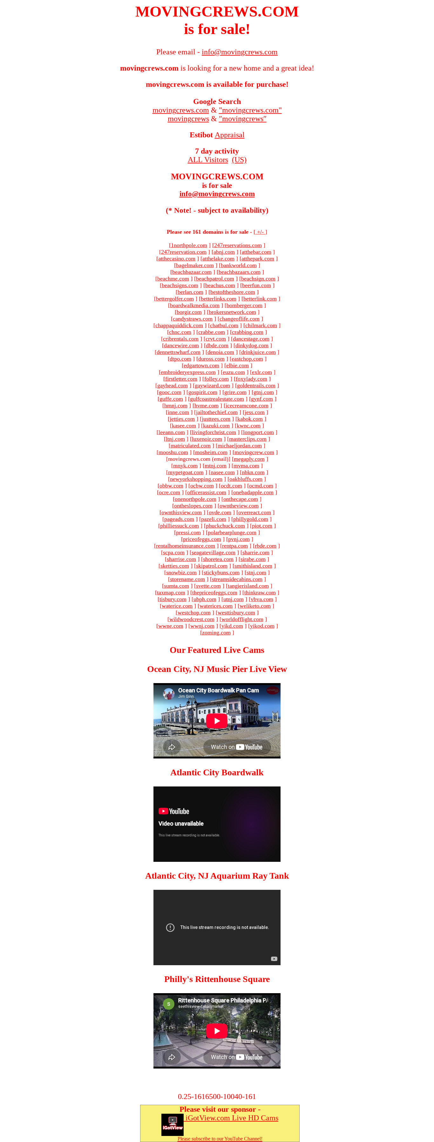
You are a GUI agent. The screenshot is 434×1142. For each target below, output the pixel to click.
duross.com (211, 359)
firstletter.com (181, 379)
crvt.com (216, 339)
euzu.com (234, 372)
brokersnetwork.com (232, 312)
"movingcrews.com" (250, 110)
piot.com (262, 526)
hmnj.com (175, 405)
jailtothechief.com (217, 412)
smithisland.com (253, 566)
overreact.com (254, 512)
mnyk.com (185, 465)
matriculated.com (191, 445)
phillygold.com (250, 519)
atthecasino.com (176, 258)
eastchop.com (247, 359)
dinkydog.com (251, 345)
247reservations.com (238, 245)
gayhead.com (172, 385)
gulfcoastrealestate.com (217, 399)
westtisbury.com (236, 612)
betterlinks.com (218, 298)
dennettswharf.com (178, 352)
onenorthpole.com (195, 499)
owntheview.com (239, 505)
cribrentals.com (181, 339)
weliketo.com (255, 606)
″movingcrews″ (243, 118)
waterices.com (216, 606)
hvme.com (206, 405)
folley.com (216, 379)
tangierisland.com (248, 586)
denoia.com (220, 352)
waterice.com (177, 606)
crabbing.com (247, 332)
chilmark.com (261, 325)
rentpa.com (235, 546)
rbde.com (265, 546)
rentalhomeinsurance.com (185, 546)
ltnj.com (175, 439)
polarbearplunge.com (232, 532)
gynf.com (262, 399)
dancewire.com (181, 345)
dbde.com (217, 345)
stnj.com (256, 572)
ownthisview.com (181, 512)
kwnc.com (249, 425)
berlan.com (190, 292)
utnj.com (233, 599)
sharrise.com (181, 559)
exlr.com (262, 372)
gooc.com (170, 392)
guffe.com (171, 399)
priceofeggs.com (202, 539)
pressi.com (188, 532)
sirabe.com (253, 559)
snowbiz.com (181, 572)
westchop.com (194, 612)
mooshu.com (173, 452)
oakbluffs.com (245, 479)
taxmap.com (171, 592)
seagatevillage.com (213, 552)
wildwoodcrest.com (191, 619)
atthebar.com (256, 252)
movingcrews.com (181, 110)
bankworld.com (239, 265)
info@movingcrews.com (217, 194)
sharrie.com (255, 552)
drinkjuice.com (258, 352)
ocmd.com (261, 485)
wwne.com (170, 626)
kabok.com (250, 419)
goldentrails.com (256, 385)
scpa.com (174, 552)
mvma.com (246, 465)
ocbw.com (202, 485)
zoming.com (216, 632)
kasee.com (184, 425)
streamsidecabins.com (237, 579)
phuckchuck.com (225, 526)
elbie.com (237, 365)
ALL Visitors (208, 160)
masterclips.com (248, 439)
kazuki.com (216, 425)
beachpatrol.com (215, 278)
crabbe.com (211, 332)
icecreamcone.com (247, 405)
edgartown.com (201, 365)
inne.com (178, 412)
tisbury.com (172, 599)
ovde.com (220, 512)
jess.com (255, 412)
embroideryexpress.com (188, 372)
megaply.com (249, 459)
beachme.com (173, 278)
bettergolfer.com (175, 298)
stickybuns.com (222, 572)
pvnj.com (239, 539)
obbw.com (171, 485)
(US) (239, 160)
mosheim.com (211, 452)
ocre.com (169, 492)
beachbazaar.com (192, 272)
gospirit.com (202, 392)
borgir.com (189, 312)
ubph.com (204, 599)
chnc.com (180, 332)
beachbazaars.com (240, 272)
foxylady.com (251, 379)
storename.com (187, 579)
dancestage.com (251, 339)
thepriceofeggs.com (214, 592)
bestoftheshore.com (232, 292)
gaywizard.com (212, 385)
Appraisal (230, 135)
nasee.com (223, 472)
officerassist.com (206, 492)
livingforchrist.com (214, 432)
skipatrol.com (211, 566)
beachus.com (220, 285)
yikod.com (262, 626)
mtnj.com (216, 465)
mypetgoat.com (186, 472)
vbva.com (262, 599)
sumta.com (176, 586)
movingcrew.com (254, 452)
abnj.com (224, 252)
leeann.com (172, 432)
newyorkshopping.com (196, 479)
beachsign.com (258, 278)
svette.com (208, 586)
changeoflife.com (240, 318)
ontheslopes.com (193, 505)
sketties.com (174, 566)
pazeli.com (213, 519)
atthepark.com (257, 258)
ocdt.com (231, 485)
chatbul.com (224, 325)
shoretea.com (218, 559)
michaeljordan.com (240, 445)
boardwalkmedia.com (195, 305)
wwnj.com (202, 626)
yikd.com (232, 626)
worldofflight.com (242, 619)
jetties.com (182, 419)
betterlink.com (260, 298)
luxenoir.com (207, 439)
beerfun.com (256, 285)
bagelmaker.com (195, 265)
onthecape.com (240, 499)
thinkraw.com (260, 592)
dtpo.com (180, 359)
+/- (260, 232)
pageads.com (179, 519)
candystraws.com (193, 318)
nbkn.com (253, 472)
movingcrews (188, 118)
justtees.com (216, 419)
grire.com (235, 392)
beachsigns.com (180, 285)
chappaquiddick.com (179, 325)
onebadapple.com (253, 492)
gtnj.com (264, 392)
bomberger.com (244, 305)
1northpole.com (189, 245)
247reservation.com (184, 252)
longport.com (258, 432)
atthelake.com (218, 258)
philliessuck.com (179, 526)
